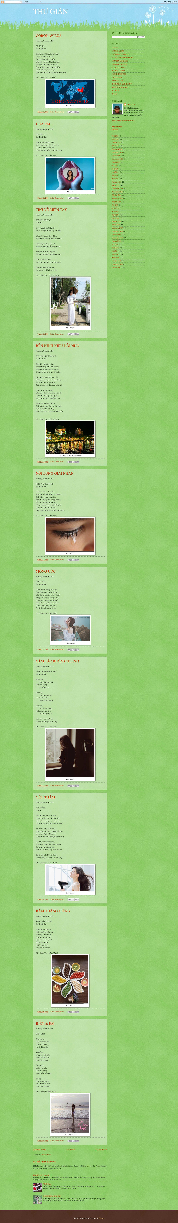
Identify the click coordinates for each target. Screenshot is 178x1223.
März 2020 (115, 218)
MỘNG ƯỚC (46, 571)
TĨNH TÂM (47, 1184)
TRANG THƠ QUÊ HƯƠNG (122, 84)
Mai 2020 (115, 211)
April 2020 (115, 215)
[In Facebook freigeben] (75, 112)
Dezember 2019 (117, 228)
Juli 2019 (115, 244)
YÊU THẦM (45, 797)
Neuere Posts (39, 1149)
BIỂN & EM (45, 1023)
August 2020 (116, 201)
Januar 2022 (116, 146)
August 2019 (116, 241)
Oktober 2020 (116, 195)
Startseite (70, 1149)
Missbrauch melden (117, 128)
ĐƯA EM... (44, 123)
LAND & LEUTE (118, 51)
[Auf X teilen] (73, 112)
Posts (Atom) (46, 1154)
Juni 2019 (115, 248)
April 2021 (115, 175)
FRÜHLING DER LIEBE (120, 54)
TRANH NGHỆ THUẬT (120, 87)
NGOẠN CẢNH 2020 (119, 64)
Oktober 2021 (116, 155)
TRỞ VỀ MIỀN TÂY (51, 209)
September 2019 (117, 238)
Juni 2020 (115, 208)
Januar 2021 (116, 185)
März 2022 (115, 139)
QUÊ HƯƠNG (117, 77)
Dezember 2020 (117, 188)
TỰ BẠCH (115, 90)
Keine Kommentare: (57, 112)
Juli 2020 (115, 205)
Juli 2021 (115, 165)
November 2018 (117, 264)
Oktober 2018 (116, 267)
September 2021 (117, 159)
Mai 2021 (115, 172)
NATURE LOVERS (118, 71)
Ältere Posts (101, 1149)
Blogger (101, 1218)
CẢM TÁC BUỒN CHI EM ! (57, 661)
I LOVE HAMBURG (119, 74)
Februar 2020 (116, 221)
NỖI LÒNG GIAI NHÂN (55, 473)
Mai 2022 (115, 136)
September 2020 (117, 198)
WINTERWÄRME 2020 (120, 61)
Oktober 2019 (116, 234)
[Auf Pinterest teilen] (78, 112)
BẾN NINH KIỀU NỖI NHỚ (57, 345)
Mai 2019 (115, 251)
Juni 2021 (115, 169)
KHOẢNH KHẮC (118, 80)
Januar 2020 (116, 224)
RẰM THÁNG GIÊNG (53, 910)
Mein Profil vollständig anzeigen (123, 120)
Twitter (114, 94)
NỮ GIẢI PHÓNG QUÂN (52, 1196)
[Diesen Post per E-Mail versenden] (69, 112)
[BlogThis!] (71, 112)
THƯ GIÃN (50, 11)
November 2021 (117, 152)
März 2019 (115, 257)
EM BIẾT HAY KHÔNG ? (44, 1161)
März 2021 (115, 178)
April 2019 (115, 254)
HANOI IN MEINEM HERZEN (122, 57)
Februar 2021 (116, 182)
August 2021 (116, 162)
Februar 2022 (116, 142)
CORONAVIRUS (48, 35)
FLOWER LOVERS (118, 67)
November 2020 (117, 192)
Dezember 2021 (117, 149)
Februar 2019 (116, 261)
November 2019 (117, 231)
